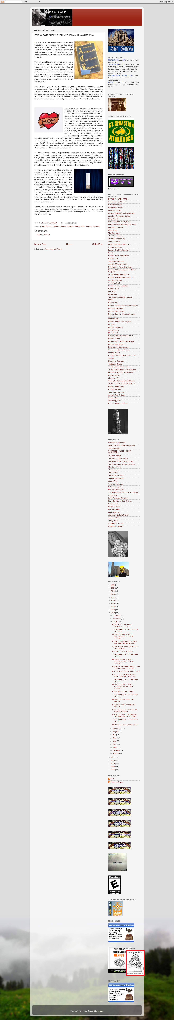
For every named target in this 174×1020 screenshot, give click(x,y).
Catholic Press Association (118, 286)
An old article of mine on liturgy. (120, 367)
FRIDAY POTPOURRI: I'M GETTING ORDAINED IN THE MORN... (126, 667)
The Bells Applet (114, 233)
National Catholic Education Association (123, 305)
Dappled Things (114, 375)
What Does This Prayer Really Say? (121, 445)
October (116, 622)
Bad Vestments (114, 509)
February (116, 750)
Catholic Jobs (113, 398)
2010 (113, 760)
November (117, 619)
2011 (113, 757)
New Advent (112, 294)
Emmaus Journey (114, 210)
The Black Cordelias (115, 475)
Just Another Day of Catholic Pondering (123, 492)
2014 (113, 606)
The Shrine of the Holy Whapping (120, 461)
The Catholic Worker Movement (120, 297)
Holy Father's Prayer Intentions (120, 267)
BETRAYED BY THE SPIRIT (122, 651)
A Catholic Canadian (115, 523)
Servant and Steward (116, 478)
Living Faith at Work (115, 208)
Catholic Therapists (115, 327)
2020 (113, 588)
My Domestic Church (116, 490)
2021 (113, 585)
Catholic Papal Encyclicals (118, 403)
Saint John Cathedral (116, 392)
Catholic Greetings (115, 280)
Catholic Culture (114, 338)
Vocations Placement (116, 261)
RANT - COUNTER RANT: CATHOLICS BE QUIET (122, 625)
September (117, 729)
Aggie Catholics (114, 512)
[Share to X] (71, 223)
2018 (113, 594)
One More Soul (114, 283)
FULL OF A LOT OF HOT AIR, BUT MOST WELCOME (125, 710)
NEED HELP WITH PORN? (118, 199)
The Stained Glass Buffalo (118, 458)
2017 (113, 597)
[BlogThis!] (69, 223)
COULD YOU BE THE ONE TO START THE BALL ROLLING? (124, 675)
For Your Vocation (115, 205)
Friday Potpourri (46, 226)
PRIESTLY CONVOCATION (122, 691)
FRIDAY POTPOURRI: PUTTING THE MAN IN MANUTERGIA (124, 642)
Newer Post (40, 244)
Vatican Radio (113, 319)
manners (56, 226)
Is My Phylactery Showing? (118, 498)
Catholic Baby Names (116, 311)
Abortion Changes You (116, 239)
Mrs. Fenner (87, 226)
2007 (113, 770)
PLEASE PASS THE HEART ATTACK (126, 671)
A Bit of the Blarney (115, 526)
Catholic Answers (114, 389)
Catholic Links (113, 330)
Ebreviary (111, 291)
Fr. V (112, 779)
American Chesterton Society (119, 216)
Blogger (100, 1011)
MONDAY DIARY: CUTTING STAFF (125, 725)
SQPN (110, 300)
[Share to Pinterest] (75, 223)
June (115, 738)
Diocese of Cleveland (116, 361)
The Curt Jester (114, 470)
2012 (113, 613)
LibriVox (111, 253)
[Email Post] (62, 223)
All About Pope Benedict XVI (118, 274)
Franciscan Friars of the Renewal (120, 372)
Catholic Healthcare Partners (119, 350)
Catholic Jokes (113, 289)
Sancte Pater (113, 481)
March (115, 747)
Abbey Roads (113, 521)
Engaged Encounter (115, 227)
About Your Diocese (115, 236)
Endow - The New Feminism (118, 250)
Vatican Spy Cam (114, 401)
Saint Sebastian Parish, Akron (119, 222)
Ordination (96, 226)
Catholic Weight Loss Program (119, 321)
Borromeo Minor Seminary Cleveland (122, 224)
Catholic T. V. (113, 258)
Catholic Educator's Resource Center (122, 355)
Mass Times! (113, 333)
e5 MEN (111, 324)
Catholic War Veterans (116, 344)
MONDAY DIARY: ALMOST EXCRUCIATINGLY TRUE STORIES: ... (122, 636)
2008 (113, 767)
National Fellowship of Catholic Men (121, 213)
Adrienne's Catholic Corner (118, 515)
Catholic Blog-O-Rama (116, 395)
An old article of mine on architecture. (122, 370)
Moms (63, 226)
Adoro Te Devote (114, 518)
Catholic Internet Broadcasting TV (121, 277)
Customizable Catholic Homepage (121, 341)
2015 (113, 603)
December (117, 615)
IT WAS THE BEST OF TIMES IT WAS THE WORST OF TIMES (124, 716)
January (116, 753)
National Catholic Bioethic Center (120, 336)
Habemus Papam (117, 782)
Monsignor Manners (74, 226)
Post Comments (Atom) (53, 249)
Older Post (97, 244)
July (114, 735)
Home (69, 244)
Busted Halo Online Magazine (119, 244)
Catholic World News (116, 387)
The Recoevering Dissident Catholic (121, 464)
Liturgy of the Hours (115, 308)
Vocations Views (114, 448)
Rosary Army (113, 303)
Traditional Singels (115, 364)
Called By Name (114, 507)
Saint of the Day (114, 241)
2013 (113, 610)
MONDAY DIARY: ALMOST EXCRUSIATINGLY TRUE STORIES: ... (122, 686)
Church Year (113, 230)
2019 (113, 591)
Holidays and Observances (118, 347)
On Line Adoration (115, 247)
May (114, 741)
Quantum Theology (115, 484)
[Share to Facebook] (73, 223)
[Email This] (66, 223)
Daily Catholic (113, 219)
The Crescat (113, 473)
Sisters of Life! (113, 378)
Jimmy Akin (112, 495)
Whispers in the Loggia (116, 442)
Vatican (111, 358)
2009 (113, 764)
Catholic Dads (113, 504)
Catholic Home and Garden (118, 256)
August (115, 732)
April (115, 744)
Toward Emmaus (114, 456)
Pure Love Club (114, 353)
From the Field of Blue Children (120, 501)
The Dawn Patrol (114, 467)
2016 (113, 600)
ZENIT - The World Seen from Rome (122, 384)
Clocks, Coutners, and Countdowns (121, 381)
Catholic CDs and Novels (117, 264)
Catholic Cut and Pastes (117, 202)
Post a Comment (43, 235)
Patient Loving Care (115, 487)
